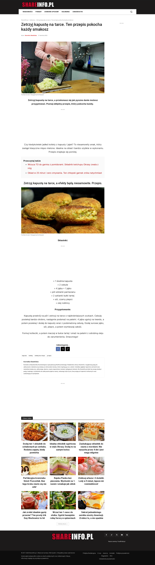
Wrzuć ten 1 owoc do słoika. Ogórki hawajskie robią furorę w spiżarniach (62, 515)
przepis (49, 355)
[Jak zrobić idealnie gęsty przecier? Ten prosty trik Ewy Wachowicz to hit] (34, 500)
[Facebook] (58, 349)
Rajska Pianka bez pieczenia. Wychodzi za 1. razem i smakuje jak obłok (62, 481)
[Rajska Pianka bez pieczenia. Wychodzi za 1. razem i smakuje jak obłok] (63, 466)
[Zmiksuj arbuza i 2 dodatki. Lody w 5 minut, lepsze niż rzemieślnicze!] (91, 466)
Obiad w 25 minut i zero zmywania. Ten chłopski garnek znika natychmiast (65, 173)
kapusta (24, 355)
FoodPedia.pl (121, 541)
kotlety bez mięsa (40, 355)
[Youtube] (122, 535)
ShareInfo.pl (24, 20)
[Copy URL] (68, 349)
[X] (63, 349)
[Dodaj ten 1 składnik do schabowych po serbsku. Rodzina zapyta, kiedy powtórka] (34, 432)
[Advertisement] (62, 125)
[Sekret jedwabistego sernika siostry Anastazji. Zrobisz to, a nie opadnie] (91, 500)
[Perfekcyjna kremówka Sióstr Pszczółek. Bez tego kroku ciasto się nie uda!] (34, 466)
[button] (131, 11)
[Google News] (127, 535)
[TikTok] (111, 535)
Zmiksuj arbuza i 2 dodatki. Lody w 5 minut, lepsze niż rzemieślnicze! (91, 481)
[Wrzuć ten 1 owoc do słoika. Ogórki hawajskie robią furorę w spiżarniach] (63, 500)
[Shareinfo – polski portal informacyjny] (38, 4)
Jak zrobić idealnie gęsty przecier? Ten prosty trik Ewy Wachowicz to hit (34, 515)
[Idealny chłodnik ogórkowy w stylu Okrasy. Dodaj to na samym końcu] (63, 432)
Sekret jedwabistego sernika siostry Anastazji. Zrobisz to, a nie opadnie (91, 515)
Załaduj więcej (62, 524)
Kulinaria (32, 20)
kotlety (31, 355)
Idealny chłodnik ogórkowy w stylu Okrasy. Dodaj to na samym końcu (63, 447)
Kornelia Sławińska (31, 35)
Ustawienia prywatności (107, 559)
